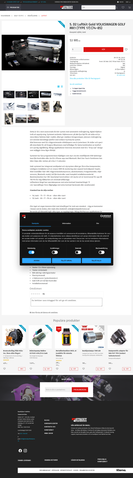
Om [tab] (97, 223)
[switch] (55, 252)
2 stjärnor (33, 294)
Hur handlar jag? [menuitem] (45, 470)
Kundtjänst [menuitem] (49, 430)
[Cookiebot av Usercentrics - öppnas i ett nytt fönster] (102, 216)
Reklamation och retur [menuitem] (87, 470)
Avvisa (36, 260)
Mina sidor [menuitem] (48, 433)
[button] (123, 7)
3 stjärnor (35, 294)
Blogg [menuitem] (121, 2)
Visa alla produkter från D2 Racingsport (85, 78)
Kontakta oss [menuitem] (49, 427)
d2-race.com (121, 75)
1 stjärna (32, 294)
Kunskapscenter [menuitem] (51, 423)
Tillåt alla (96, 260)
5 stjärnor (39, 294)
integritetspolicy (77, 398)
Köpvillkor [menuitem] (55, 470)
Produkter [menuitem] (14, 7)
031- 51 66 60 (23, 433)
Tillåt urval (66, 260)
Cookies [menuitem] (75, 470)
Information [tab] (66, 223)
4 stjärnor (37, 294)
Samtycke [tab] (35, 223)
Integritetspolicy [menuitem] (66, 470)
